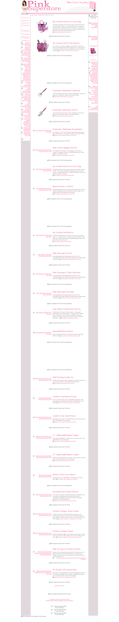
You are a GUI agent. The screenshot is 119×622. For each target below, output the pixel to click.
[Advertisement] (59, 69)
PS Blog (52, 599)
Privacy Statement (68, 600)
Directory (35, 15)
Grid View (57, 585)
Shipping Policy (49, 600)
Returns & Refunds (58, 600)
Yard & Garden (41, 15)
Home (32, 15)
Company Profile (65, 599)
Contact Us (57, 599)
